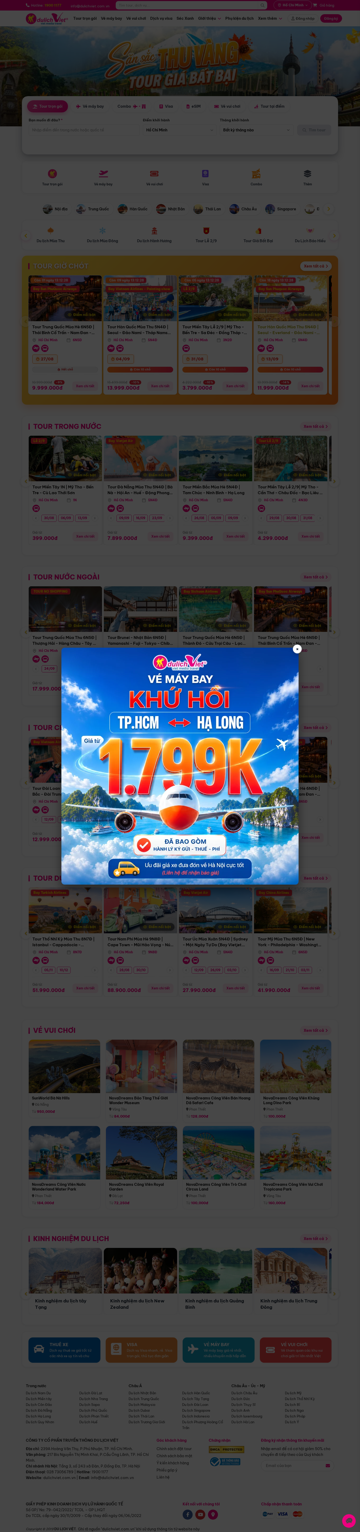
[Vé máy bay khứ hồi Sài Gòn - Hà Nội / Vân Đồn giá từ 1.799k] (180, 766)
